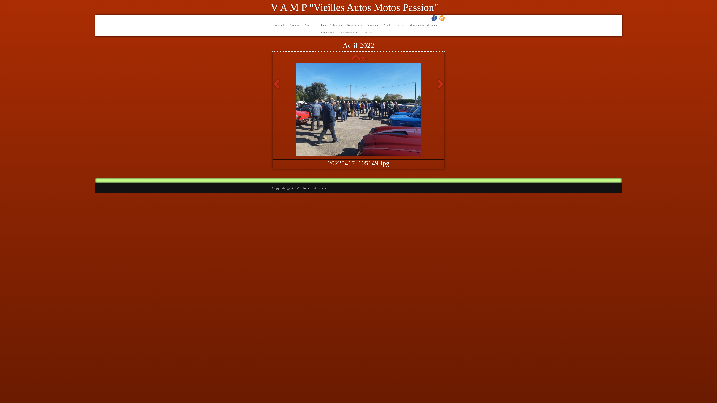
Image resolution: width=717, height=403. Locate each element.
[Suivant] (440, 84)
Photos (309, 25)
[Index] (356, 59)
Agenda (294, 25)
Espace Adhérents (331, 25)
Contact (368, 32)
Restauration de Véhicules (362, 25)
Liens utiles (327, 32)
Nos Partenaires (349, 32)
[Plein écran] (364, 59)
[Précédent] (276, 84)
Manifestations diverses (423, 25)
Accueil (279, 25)
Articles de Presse (393, 25)
